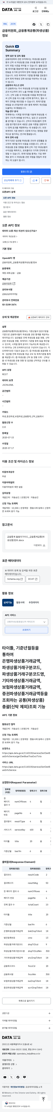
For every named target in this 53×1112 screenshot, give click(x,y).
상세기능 (9, 603)
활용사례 (20, 602)
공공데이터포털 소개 (34, 1087)
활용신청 (25, 171)
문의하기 (6, 1068)
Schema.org (13, 579)
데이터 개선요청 (9, 236)
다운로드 (38, 545)
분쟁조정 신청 (8, 1064)
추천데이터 (34, 602)
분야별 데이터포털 (9, 1028)
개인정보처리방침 (17, 1087)
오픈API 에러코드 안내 (40, 317)
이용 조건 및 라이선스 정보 (14, 202)
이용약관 (5, 1087)
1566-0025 (15, 1049)
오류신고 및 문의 (9, 242)
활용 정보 (7, 216)
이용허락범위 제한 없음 (12, 487)
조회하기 (26, 630)
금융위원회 (7, 283)
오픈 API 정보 (9, 198)
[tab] (8, 602)
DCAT (31, 579)
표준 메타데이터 (9, 212)
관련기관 (5, 1013)
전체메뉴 (45, 11)
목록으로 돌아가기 (27, 1001)
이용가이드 (7, 1060)
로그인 (35, 11)
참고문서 (6, 207)
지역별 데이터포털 (9, 1020)
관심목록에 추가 (11, 180)
